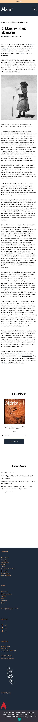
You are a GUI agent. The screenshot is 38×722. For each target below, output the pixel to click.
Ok (19, 719)
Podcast (3, 564)
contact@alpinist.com (7, 658)
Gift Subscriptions (6, 594)
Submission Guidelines (8, 569)
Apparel (3, 596)
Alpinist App (5, 562)
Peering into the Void (7, 492)
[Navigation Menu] (34, 9)
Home (3, 22)
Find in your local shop (10, 609)
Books (3, 603)
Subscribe (19, 1)
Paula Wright (6, 36)
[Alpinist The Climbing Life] (6, 9)
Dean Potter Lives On (7, 472)
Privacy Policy (5, 573)
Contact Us (4, 571)
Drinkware (4, 600)
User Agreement (6, 575)
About (3, 566)
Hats (2, 598)
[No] (36, 716)
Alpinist (31, 44)
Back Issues (4, 592)
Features (8, 22)
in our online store (27, 356)
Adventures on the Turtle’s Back (11, 287)
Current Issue (5, 557)
